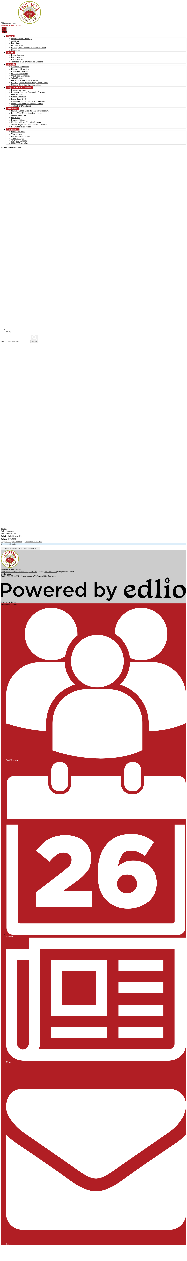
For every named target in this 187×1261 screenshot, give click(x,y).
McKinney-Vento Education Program (26, 122)
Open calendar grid (30, 548)
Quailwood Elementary (20, 76)
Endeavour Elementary (20, 71)
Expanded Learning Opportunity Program (28, 92)
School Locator (17, 78)
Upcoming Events (8, 544)
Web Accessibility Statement (44, 576)
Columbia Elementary (20, 67)
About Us (15, 41)
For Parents (15, 118)
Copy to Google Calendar (11, 542)
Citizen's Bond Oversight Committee (26, 85)
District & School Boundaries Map (25, 80)
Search (3, 341)
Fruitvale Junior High (19, 73)
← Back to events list (11, 548)
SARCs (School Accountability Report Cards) (29, 83)
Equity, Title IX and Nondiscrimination (26, 113)
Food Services (17, 94)
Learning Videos (18, 120)
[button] (10, 36)
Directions (15, 43)
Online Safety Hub (18, 115)
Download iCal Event (33, 542)
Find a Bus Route (18, 132)
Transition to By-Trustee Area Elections (27, 62)
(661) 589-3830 (50, 572)
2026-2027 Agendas (19, 141)
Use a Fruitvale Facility (20, 136)
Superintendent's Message (21, 39)
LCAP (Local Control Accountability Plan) (28, 48)
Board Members (17, 57)
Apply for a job (17, 138)
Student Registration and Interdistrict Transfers (29, 124)
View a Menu (16, 134)
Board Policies (17, 59)
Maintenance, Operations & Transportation (28, 101)
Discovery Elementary (20, 69)
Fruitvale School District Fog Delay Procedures (30, 111)
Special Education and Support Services (27, 103)
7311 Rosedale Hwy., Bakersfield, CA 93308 (19, 572)
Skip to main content (9, 23)
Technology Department (21, 106)
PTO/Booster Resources (21, 127)
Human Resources (18, 97)
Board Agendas (17, 55)
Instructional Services (19, 99)
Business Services (18, 90)
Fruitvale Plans (17, 45)
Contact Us (15, 50)
